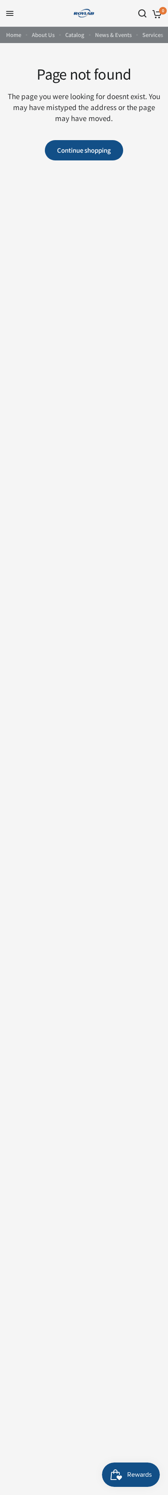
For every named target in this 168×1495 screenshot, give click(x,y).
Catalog (74, 35)
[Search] (142, 13)
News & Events (113, 35)
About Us (43, 35)
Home (13, 35)
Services (152, 35)
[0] (155, 13)
